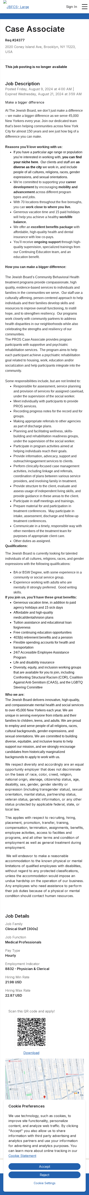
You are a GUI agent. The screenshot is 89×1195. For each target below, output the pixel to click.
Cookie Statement (22, 1156)
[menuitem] (16, 7)
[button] (44, 1098)
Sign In (71, 7)
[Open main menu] (84, 6)
